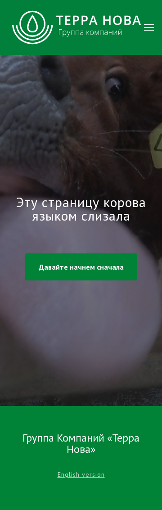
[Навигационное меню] (149, 27)
